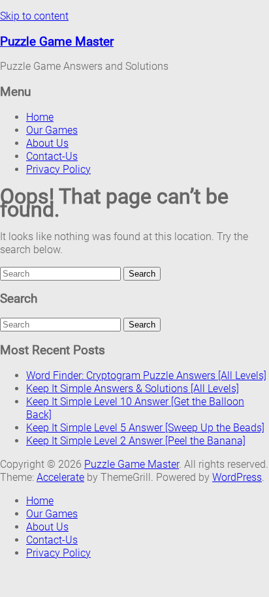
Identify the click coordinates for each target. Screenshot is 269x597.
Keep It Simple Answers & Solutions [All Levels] (132, 388)
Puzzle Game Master (57, 42)
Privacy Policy (58, 169)
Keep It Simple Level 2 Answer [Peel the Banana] (135, 441)
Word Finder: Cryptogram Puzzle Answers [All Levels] (146, 375)
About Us (47, 143)
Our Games (52, 130)
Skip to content (34, 16)
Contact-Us (52, 156)
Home (40, 117)
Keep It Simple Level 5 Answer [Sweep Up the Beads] (145, 427)
